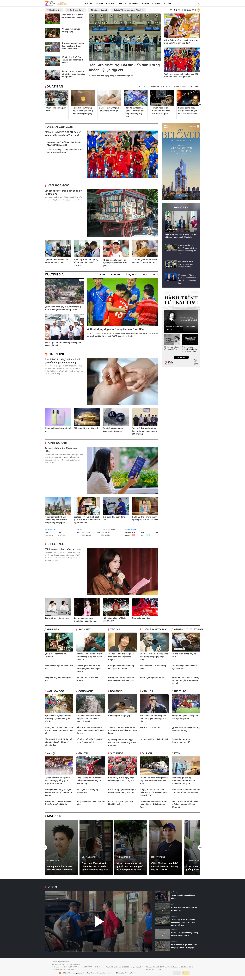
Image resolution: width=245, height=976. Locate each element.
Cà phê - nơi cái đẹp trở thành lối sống (171, 348)
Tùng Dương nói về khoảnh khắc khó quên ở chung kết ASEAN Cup (89, 781)
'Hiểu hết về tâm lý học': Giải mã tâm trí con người (180, 328)
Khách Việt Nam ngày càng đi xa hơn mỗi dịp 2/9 (111, 76)
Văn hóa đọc (58, 185)
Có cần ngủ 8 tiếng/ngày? (120, 716)
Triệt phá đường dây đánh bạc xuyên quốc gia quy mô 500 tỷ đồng (144, 431)
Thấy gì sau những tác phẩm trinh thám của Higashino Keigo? (121, 657)
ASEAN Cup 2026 (54, 10)
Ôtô (172, 904)
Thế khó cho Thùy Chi (150, 727)
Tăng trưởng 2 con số (99, 10)
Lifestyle (156, 3)
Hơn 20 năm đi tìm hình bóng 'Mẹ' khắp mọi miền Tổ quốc (161, 111)
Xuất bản (88, 3)
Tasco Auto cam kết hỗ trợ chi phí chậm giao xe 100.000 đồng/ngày (185, 804)
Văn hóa (122, 3)
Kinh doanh (111, 3)
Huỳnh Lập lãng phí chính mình (154, 739)
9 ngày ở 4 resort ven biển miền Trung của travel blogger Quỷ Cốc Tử (153, 792)
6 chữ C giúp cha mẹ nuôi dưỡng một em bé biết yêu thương (88, 669)
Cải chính (167, 3)
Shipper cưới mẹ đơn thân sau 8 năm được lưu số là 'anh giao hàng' (122, 730)
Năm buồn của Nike (141, 618)
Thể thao (180, 691)
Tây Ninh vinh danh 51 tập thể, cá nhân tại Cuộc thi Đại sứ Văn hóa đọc (58, 742)
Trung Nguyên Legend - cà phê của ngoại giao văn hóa (189, 349)
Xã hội (51, 753)
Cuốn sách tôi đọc (155, 629)
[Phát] (98, 921)
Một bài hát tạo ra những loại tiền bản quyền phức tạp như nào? (153, 718)
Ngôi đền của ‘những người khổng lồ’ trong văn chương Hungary (83, 111)
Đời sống (145, 3)
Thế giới (174, 916)
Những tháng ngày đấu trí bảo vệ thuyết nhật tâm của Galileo (187, 111)
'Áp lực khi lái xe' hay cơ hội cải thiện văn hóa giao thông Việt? (73, 74)
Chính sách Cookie (123, 973)
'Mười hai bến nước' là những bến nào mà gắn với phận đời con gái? (185, 680)
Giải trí (83, 753)
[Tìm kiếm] (198, 3)
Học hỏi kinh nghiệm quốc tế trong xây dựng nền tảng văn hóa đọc (58, 718)
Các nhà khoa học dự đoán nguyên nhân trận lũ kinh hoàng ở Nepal (88, 718)
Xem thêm (181, 355)
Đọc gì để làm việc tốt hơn (57, 618)
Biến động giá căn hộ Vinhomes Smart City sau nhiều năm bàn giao (183, 781)
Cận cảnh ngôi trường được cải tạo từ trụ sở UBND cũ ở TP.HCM (73, 46)
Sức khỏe (116, 753)
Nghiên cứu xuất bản (188, 629)
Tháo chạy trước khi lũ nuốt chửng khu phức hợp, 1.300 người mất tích (183, 922)
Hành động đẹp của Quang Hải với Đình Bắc (117, 329)
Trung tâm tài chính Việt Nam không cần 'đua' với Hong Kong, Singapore (56, 520)
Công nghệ (133, 3)
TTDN (177, 753)
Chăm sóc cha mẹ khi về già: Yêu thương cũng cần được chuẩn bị (89, 657)
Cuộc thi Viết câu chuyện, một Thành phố (129, 10)
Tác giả (115, 629)
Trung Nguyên (167, 291)
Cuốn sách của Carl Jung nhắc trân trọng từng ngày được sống (154, 657)
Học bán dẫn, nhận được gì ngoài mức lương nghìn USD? (185, 264)
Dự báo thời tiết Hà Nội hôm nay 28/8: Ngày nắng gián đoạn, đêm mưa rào (57, 781)
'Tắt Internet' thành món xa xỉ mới (63, 549)
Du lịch (147, 753)
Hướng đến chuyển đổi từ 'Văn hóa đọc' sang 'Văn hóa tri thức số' (59, 730)
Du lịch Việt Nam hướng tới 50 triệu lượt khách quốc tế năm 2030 (154, 781)
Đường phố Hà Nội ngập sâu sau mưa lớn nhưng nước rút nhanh (122, 743)
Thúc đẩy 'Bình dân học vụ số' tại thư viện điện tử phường (86, 262)
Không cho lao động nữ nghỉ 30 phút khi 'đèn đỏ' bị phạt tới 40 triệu (58, 792)
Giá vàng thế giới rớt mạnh (86, 428)
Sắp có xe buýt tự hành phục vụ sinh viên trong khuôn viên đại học (90, 730)
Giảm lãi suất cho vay (76, 10)
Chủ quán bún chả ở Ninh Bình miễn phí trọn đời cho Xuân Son (154, 804)
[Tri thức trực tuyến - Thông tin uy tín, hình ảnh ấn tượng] (56, 3)
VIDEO (52, 887)
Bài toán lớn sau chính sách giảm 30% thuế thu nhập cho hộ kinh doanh (87, 520)
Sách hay (99, 3)
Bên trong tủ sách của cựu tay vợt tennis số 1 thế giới (115, 263)
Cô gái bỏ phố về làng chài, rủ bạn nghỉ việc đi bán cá (72, 60)
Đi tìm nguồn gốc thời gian (152, 677)
